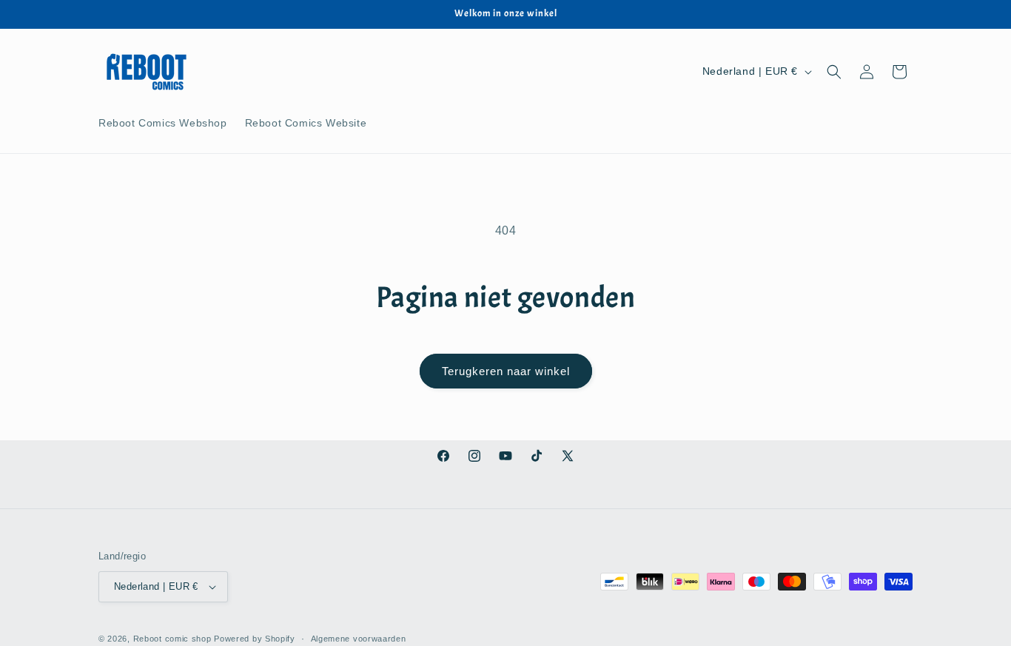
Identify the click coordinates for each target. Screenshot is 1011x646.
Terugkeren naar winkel (506, 371)
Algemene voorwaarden (358, 638)
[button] (834, 71)
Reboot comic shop (172, 638)
